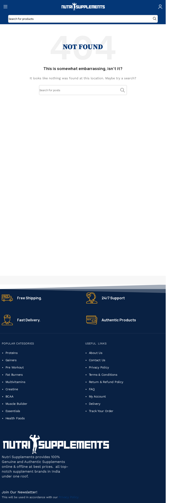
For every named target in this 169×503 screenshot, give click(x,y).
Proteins (12, 353)
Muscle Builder (16, 403)
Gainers (11, 360)
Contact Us (97, 360)
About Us (96, 353)
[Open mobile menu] (5, 6)
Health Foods (15, 418)
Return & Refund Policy (106, 382)
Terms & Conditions (103, 374)
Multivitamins (15, 382)
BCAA (9, 396)
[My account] (160, 6)
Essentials (13, 411)
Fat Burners (14, 374)
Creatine (12, 389)
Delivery (95, 403)
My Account (98, 396)
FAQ (92, 389)
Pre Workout (15, 367)
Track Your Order (101, 411)
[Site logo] (83, 6)
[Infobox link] (41, 297)
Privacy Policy (99, 367)
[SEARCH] (154, 19)
